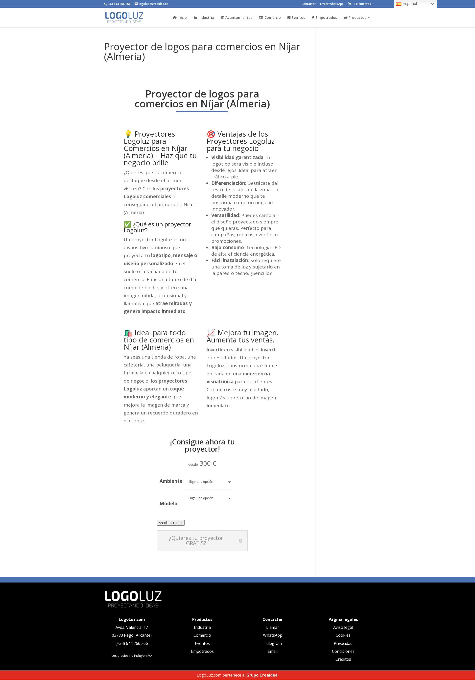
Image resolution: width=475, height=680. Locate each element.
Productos (357, 18)
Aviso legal (343, 627)
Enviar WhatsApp (332, 4)
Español (409, 3)
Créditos (343, 659)
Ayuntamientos (238, 18)
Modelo (168, 503)
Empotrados (325, 18)
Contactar (309, 4)
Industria (205, 18)
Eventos (297, 18)
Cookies (343, 635)
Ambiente (171, 481)
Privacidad (343, 643)
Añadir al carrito (171, 522)
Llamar (272, 627)
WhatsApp (272, 635)
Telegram (273, 643)
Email (273, 651)
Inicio (182, 18)
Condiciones (343, 651)
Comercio (272, 18)
